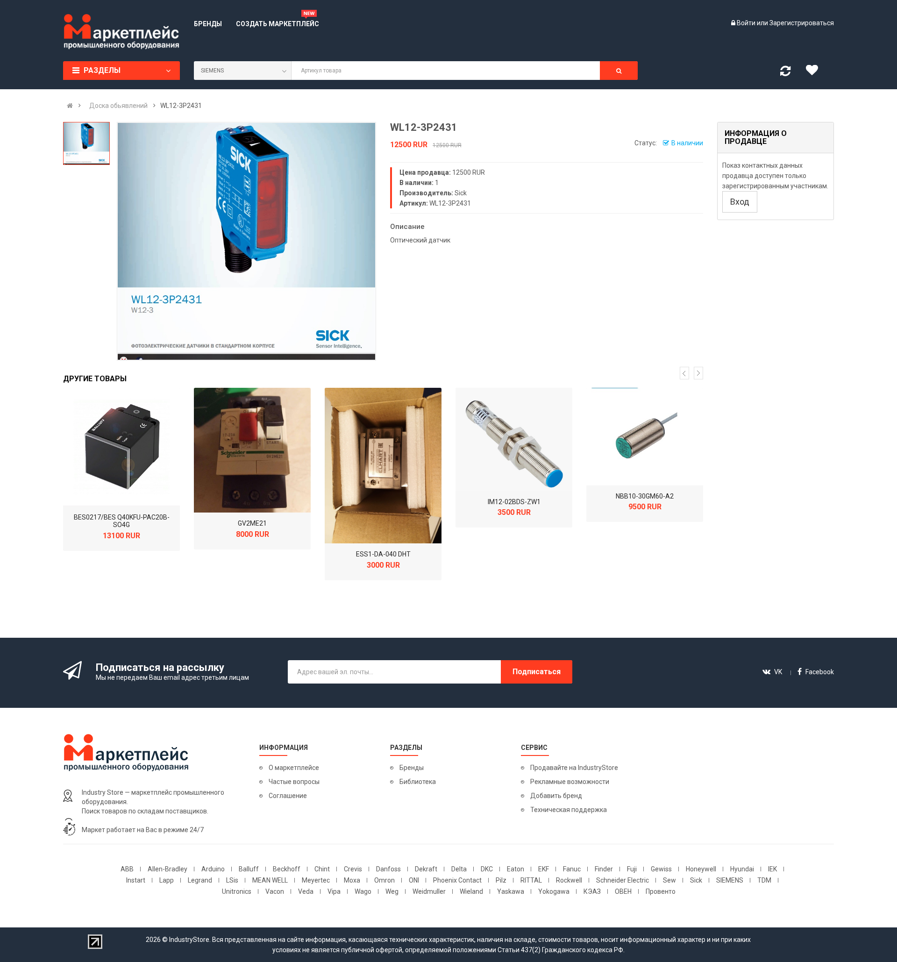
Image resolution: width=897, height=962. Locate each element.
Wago (363, 891)
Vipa (334, 891)
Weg (392, 891)
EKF (543, 869)
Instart (135, 880)
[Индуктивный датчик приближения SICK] (514, 439)
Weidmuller (429, 891)
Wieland (471, 891)
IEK (772, 869)
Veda (305, 891)
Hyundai (742, 869)
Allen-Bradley (167, 869)
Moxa (352, 880)
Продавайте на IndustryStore (574, 767)
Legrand (200, 880)
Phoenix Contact (457, 880)
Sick (696, 880)
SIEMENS (729, 880)
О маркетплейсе (294, 767)
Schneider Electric (622, 880)
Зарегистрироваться (801, 23)
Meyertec (316, 880)
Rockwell (569, 880)
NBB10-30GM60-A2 (645, 496)
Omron (384, 880)
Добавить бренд (556, 795)
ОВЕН (623, 891)
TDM (764, 880)
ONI (414, 880)
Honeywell (701, 869)
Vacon (274, 891)
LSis (232, 880)
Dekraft (426, 869)
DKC (487, 869)
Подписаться (537, 671)
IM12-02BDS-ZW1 (514, 502)
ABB (127, 869)
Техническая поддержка (568, 809)
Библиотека (417, 781)
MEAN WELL (270, 880)
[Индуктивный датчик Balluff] (121, 447)
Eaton (515, 869)
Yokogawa (554, 891)
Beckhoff (286, 869)
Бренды (411, 767)
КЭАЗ (592, 891)
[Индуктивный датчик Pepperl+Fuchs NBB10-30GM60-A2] (644, 436)
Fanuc (572, 869)
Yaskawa (510, 891)
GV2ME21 (252, 523)
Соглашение (288, 795)
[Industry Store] (121, 32)
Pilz (501, 880)
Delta (459, 869)
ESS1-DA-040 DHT (383, 554)
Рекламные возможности (569, 781)
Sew (669, 880)
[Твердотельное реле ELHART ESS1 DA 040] (383, 465)
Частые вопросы (294, 781)
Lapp (166, 880)
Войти (747, 23)
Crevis (353, 869)
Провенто (661, 891)
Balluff (249, 869)
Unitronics (236, 891)
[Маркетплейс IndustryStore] (70, 105)
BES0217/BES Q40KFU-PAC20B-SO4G (122, 521)
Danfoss (388, 869)
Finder (604, 869)
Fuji (632, 869)
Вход (739, 202)
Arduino (213, 869)
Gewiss (661, 869)
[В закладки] (815, 72)
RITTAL (531, 880)
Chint (322, 869)
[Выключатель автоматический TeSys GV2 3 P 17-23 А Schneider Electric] (252, 450)
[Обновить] (785, 73)
